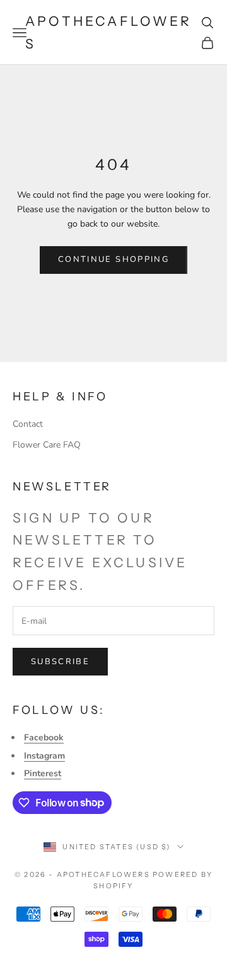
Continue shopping (113, 259)
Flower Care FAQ (47, 445)
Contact (28, 424)
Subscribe (60, 661)
